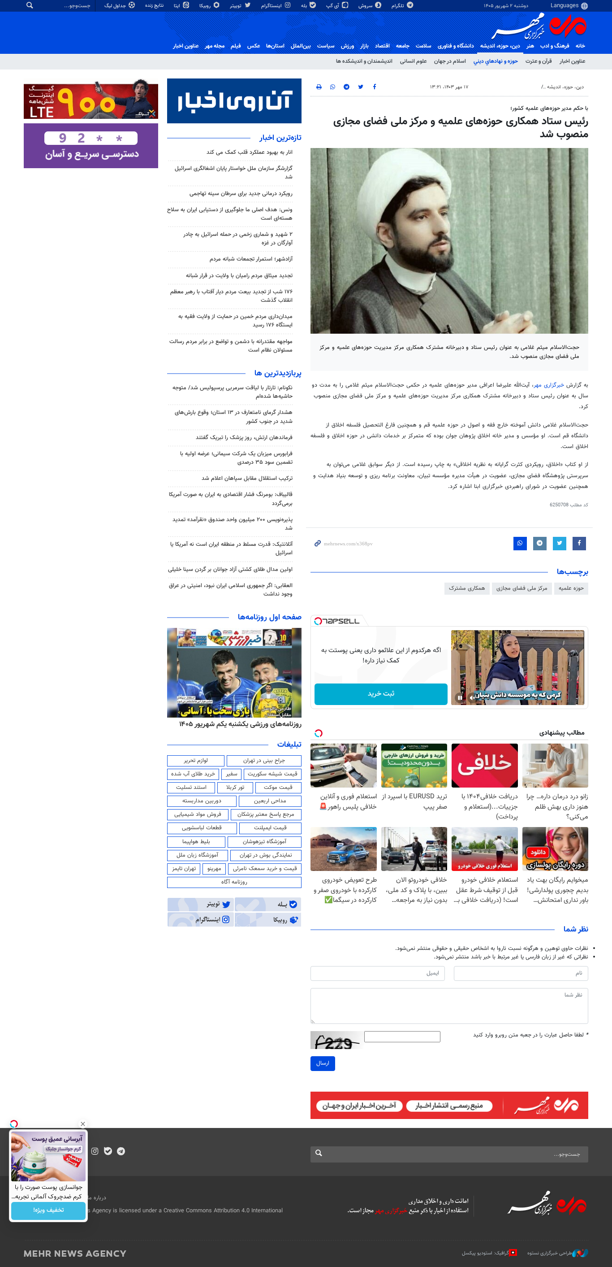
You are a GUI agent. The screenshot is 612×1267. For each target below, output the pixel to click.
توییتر (236, 6)
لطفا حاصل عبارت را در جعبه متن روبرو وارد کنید (530, 1035)
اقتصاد (382, 46)
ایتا (177, 6)
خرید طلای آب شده (193, 774)
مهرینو (214, 868)
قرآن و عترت (539, 61)
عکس (253, 46)
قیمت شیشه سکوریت (272, 774)
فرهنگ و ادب (554, 46)
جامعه (402, 46)
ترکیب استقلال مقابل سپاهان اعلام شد (247, 478)
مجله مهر (214, 46)
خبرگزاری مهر (549, 385)
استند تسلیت (191, 787)
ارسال (322, 1063)
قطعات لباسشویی (202, 827)
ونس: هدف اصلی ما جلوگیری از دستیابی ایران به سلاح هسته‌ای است (230, 214)
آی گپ (333, 6)
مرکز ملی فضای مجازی (521, 588)
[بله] (107, 1152)
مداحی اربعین (270, 801)
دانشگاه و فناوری (456, 46)
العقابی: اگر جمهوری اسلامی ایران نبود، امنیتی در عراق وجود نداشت (231, 590)
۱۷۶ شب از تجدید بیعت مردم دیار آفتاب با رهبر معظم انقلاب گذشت (231, 296)
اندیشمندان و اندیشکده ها (364, 61)
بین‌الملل (301, 46)
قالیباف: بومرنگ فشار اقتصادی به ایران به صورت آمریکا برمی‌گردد (231, 499)
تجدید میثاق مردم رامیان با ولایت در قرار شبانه (239, 275)
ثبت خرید (381, 694)
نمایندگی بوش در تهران (266, 855)
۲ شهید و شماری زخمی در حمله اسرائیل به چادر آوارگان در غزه (238, 239)
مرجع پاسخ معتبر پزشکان (265, 814)
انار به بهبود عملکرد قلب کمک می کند (250, 152)
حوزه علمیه (571, 588)
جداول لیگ (115, 6)
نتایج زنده (155, 5)
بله (304, 6)
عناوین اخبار (572, 61)
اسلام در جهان (450, 61)
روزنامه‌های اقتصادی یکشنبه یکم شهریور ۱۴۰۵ (237, 724)
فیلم (236, 46)
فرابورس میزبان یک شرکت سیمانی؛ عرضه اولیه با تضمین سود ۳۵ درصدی (236, 458)
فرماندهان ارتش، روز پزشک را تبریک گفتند (244, 437)
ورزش (347, 46)
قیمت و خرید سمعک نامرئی (265, 868)
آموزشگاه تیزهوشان (264, 841)
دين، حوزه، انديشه (500, 46)
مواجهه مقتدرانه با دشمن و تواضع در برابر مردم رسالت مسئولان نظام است (231, 346)
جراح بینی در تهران (264, 760)
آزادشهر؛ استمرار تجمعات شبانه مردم (251, 259)
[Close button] (82, 1123)
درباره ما (96, 1197)
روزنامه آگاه (234, 882)
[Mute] (472, 697)
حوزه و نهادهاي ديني (496, 61)
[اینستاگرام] (94, 1152)
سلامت (423, 46)
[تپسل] (318, 621)
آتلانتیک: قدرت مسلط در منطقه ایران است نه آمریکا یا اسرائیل (231, 548)
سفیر (231, 774)
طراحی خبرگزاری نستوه (549, 1253)
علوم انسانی (413, 61)
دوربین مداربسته (201, 801)
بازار (364, 46)
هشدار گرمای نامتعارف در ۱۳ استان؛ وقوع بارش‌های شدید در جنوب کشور (234, 417)
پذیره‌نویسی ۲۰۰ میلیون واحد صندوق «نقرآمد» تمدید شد (232, 524)
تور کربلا (235, 787)
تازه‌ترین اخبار (280, 138)
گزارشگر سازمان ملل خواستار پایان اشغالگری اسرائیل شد (234, 173)
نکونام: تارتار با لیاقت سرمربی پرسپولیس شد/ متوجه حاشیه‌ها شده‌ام (232, 392)
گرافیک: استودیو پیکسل (485, 1253)
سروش (366, 6)
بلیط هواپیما (196, 841)
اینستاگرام (272, 6)
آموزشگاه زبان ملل (197, 855)
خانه (580, 46)
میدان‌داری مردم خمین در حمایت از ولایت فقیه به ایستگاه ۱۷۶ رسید (235, 321)
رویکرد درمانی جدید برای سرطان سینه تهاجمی (241, 193)
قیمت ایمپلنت (270, 827)
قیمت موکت (278, 787)
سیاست (326, 46)
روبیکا (205, 6)
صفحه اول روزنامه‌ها (270, 617)
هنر (530, 46)
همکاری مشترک (467, 588)
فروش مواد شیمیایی (197, 814)
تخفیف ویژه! (48, 1211)
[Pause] (460, 697)
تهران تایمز (184, 868)
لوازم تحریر (196, 760)
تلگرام (398, 6)
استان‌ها (275, 46)
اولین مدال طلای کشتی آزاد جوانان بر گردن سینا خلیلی (230, 569)
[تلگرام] (120, 1152)
